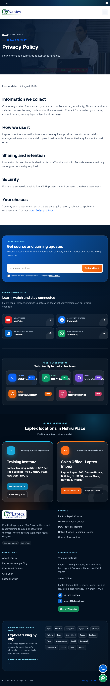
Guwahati (84, 641)
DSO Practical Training (70, 526)
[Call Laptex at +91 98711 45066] (6, 3)
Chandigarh (51, 647)
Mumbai (58, 629)
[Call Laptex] (103, 668)
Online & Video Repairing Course (75, 532)
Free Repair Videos (12, 568)
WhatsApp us (71, 491)
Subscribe (92, 268)
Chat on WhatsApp (68, 609)
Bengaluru (70, 629)
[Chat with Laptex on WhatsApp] (103, 678)
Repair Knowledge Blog (15, 563)
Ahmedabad (70, 635)
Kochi (73, 641)
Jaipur (82, 635)
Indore (63, 647)
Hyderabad (83, 629)
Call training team (17, 494)
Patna (49, 641)
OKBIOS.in (7, 573)
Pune (59, 635)
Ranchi (81, 647)
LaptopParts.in (10, 578)
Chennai (95, 629)
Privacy (85, 680)
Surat (72, 647)
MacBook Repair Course (71, 521)
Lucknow (93, 635)
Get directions (17, 486)
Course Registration (69, 537)
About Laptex (9, 558)
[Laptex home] (11, 12)
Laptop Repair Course (70, 516)
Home (5, 34)
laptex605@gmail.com (41, 210)
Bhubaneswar (61, 641)
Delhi (49, 629)
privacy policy (54, 275)
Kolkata (50, 635)
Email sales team (93, 491)
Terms (93, 680)
